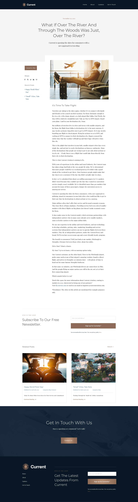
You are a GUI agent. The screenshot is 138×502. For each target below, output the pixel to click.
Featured (54, 390)
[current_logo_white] (28, 4)
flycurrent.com (61, 285)
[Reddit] (30, 79)
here (100, 332)
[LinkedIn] (33, 79)
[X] (27, 79)
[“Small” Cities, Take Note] (94, 368)
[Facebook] (24, 79)
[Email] (36, 79)
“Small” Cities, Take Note (82, 387)
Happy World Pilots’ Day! (33, 387)
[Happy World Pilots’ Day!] (44, 368)
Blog (34, 68)
